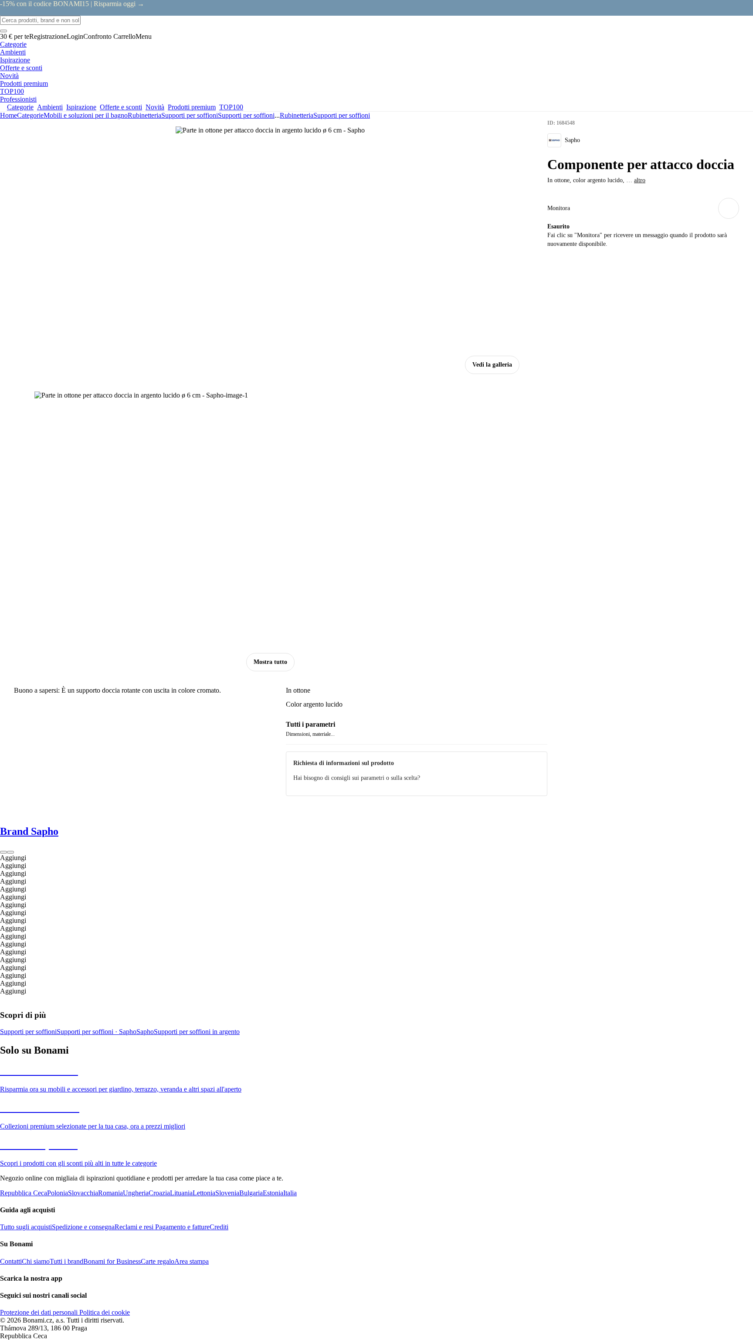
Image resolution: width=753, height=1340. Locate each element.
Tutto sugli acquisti (26, 1227)
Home (8, 115)
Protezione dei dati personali (39, 1312)
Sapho (145, 1031)
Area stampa (191, 1261)
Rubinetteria (144, 115)
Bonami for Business (112, 1261)
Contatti (11, 1261)
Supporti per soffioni (246, 115)
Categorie (30, 115)
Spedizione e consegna (83, 1227)
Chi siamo (36, 1261)
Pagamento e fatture (181, 1227)
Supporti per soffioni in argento (197, 1031)
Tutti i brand (66, 1261)
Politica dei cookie (104, 1312)
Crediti (219, 1227)
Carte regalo (157, 1261)
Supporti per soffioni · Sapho (96, 1031)
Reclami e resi (134, 1227)
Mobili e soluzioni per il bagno (86, 115)
